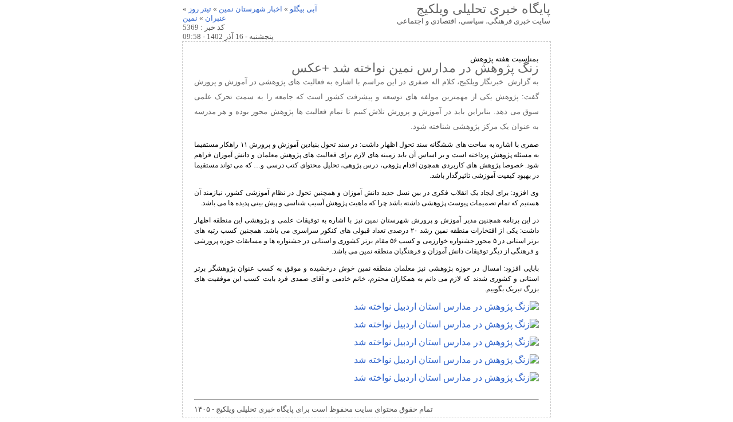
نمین (190, 18)
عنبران (215, 18)
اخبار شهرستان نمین (250, 9)
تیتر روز (199, 9)
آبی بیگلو (303, 9)
